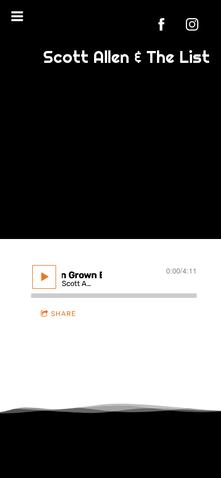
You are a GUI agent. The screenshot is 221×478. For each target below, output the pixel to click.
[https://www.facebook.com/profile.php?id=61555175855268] (161, 24)
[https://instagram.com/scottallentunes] (192, 24)
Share (63, 314)
